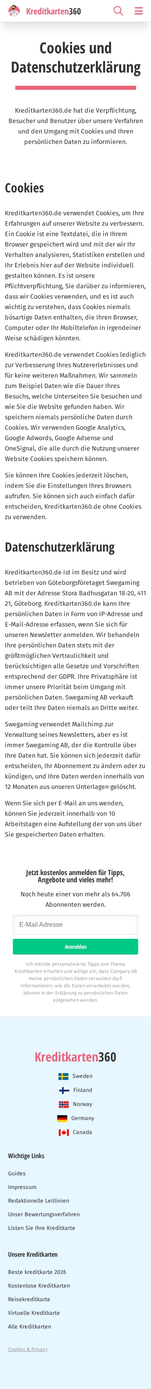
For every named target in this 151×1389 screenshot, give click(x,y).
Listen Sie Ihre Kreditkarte (41, 1228)
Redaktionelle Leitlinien (38, 1200)
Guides (17, 1173)
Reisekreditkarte (29, 1299)
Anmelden (76, 946)
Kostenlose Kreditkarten (39, 1285)
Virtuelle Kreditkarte (34, 1313)
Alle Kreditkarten (29, 1326)
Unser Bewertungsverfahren (44, 1214)
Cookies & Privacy (28, 1349)
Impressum (22, 1187)
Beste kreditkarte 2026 (37, 1272)
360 (75, 1056)
